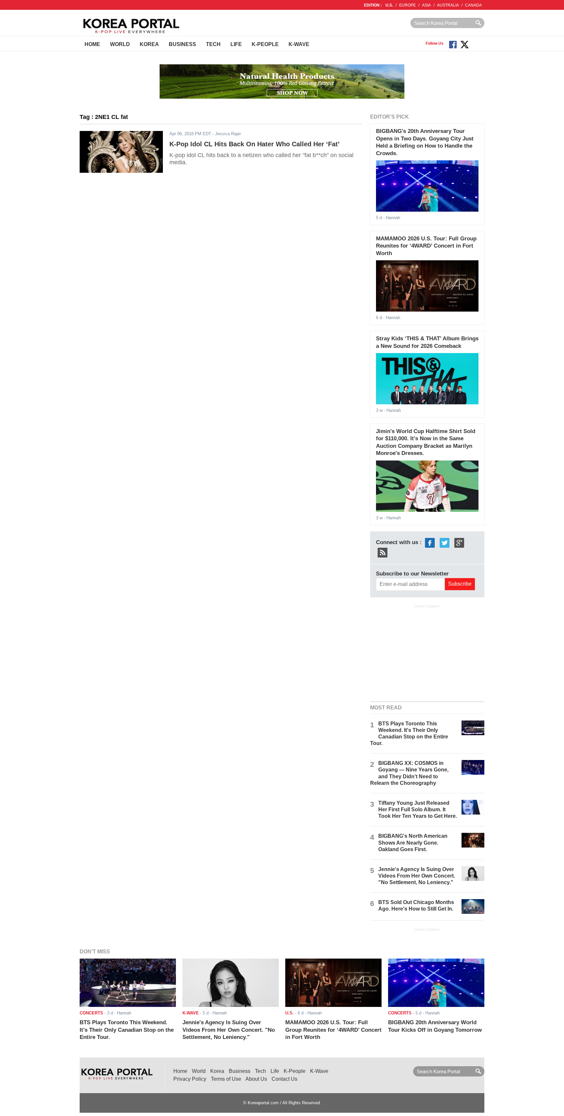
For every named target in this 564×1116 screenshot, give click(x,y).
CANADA (473, 5)
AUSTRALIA (448, 5)
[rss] (382, 552)
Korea (149, 44)
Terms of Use (226, 1079)
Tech (213, 44)
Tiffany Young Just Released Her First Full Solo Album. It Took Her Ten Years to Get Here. (417, 809)
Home (92, 44)
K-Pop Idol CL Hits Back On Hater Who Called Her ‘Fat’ (254, 144)
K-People (265, 44)
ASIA (426, 5)
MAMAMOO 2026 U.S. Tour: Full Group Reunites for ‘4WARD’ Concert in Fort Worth (426, 245)
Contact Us (284, 1079)
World (120, 44)
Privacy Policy (189, 1079)
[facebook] (429, 542)
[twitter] (444, 542)
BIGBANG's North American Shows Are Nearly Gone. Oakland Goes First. (412, 842)
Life (236, 44)
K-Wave (299, 44)
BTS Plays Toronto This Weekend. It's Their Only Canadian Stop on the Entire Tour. (127, 1029)
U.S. (389, 5)
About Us (256, 1079)
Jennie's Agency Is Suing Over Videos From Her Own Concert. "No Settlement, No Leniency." (416, 875)
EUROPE (407, 5)
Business (182, 44)
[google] (459, 542)
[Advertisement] (427, 652)
